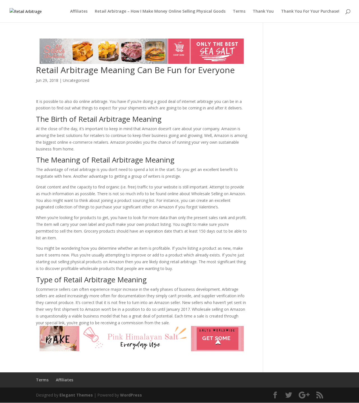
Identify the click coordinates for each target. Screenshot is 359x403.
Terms (239, 11)
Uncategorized (76, 80)
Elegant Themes (76, 395)
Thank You (263, 11)
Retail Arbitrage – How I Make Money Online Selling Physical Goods (160, 11)
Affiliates (79, 11)
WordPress (131, 395)
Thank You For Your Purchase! (310, 11)
